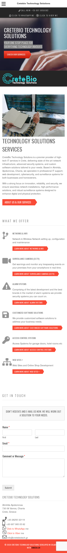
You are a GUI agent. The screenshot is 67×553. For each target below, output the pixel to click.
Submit (8, 487)
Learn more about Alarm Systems (28, 302)
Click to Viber (46, 15)
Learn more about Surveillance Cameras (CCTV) (34, 274)
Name (6, 427)
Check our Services (16, 54)
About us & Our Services (18, 202)
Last (36, 437)
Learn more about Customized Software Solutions (36, 328)
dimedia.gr (35, 547)
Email (5, 443)
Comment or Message (13, 456)
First (4, 437)
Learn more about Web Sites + (26, 371)
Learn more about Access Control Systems (32, 349)
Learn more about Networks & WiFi (29, 248)
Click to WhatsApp (21, 15)
